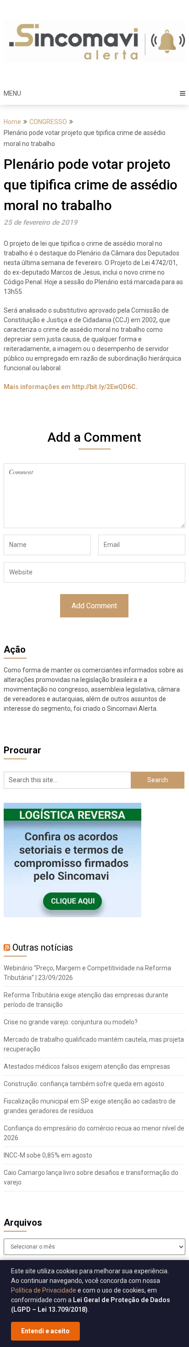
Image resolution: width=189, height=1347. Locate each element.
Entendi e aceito (45, 1331)
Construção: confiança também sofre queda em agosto (84, 1083)
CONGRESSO (48, 121)
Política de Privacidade (43, 1290)
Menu (12, 93)
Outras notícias (42, 947)
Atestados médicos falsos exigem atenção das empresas (87, 1066)
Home (12, 121)
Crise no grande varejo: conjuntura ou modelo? (71, 1022)
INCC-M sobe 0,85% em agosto (48, 1155)
